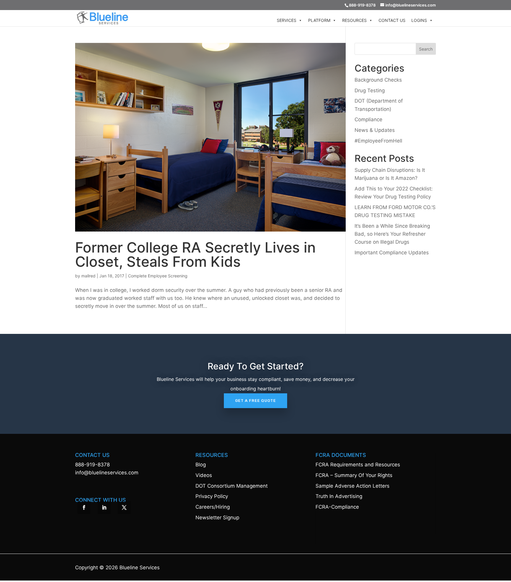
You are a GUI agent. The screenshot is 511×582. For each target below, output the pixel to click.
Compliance (368, 119)
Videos (203, 475)
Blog (200, 465)
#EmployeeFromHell (378, 141)
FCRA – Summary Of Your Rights (354, 475)
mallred (88, 275)
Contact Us (392, 20)
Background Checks (378, 80)
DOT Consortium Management (231, 486)
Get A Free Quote (255, 400)
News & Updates (375, 130)
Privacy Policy (211, 496)
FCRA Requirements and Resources (358, 465)
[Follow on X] (124, 507)
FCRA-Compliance (337, 507)
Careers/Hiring (212, 507)
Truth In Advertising (339, 496)
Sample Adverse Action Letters (352, 486)
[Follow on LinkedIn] (104, 507)
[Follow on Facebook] (83, 507)
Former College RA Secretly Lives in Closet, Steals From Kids (195, 254)
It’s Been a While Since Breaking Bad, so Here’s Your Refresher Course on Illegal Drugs (392, 234)
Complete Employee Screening (157, 275)
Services (286, 20)
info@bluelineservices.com (106, 473)
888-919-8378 (92, 465)
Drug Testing (370, 90)
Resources (354, 20)
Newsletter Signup (217, 517)
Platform (319, 20)
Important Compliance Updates (392, 253)
